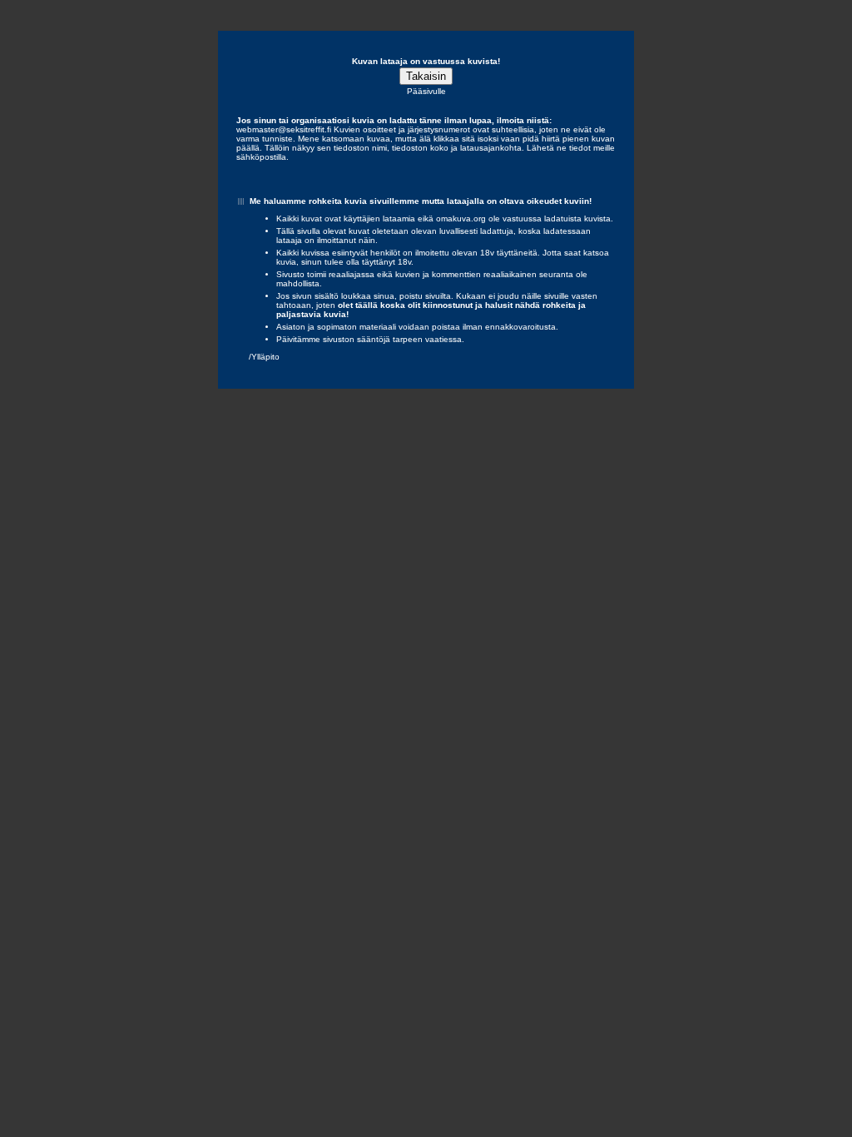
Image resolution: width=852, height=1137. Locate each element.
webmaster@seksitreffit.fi (283, 129)
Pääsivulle (426, 91)
